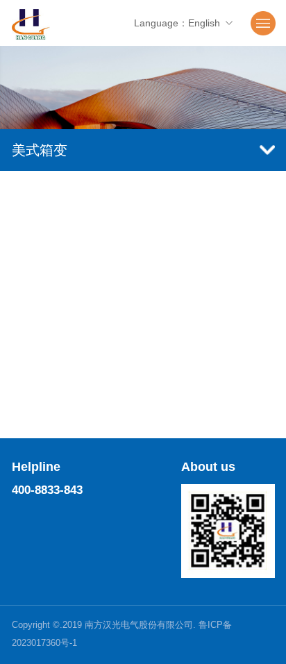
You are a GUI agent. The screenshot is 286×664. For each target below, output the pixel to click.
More (143, 439)
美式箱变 (39, 150)
